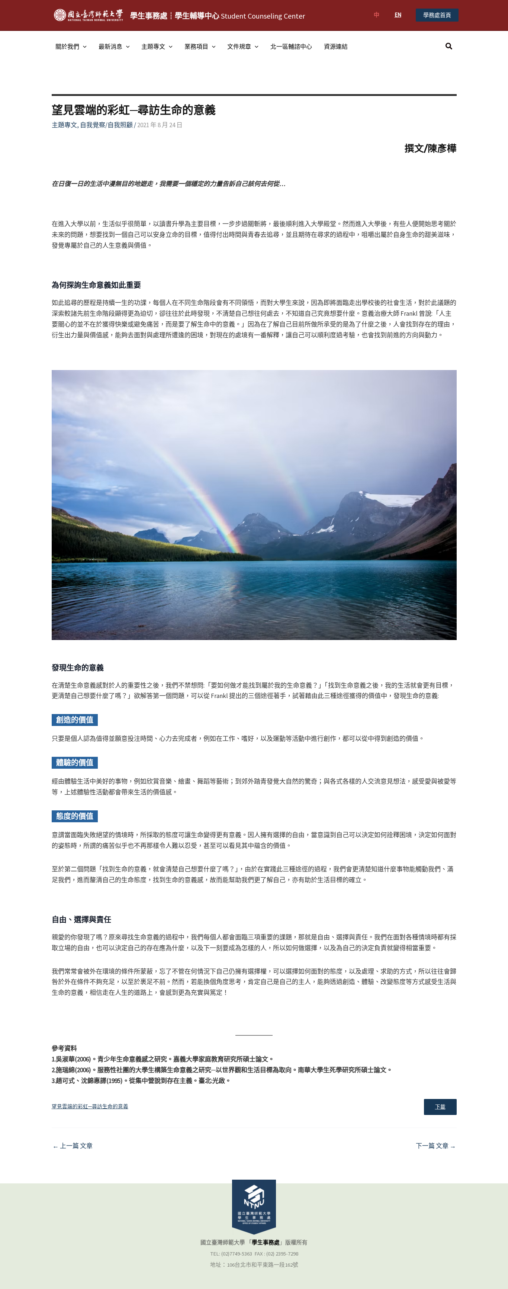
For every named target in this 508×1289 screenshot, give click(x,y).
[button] (437, 15)
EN (398, 14)
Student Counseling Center (217, 15)
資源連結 (336, 46)
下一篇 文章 (436, 1146)
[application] (83, 46)
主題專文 (153, 46)
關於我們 (67, 46)
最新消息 (110, 46)
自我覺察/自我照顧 (106, 125)
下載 (440, 1107)
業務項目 (196, 46)
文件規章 (239, 46)
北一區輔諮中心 (291, 46)
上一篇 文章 (72, 1146)
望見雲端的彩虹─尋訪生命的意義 (90, 1106)
